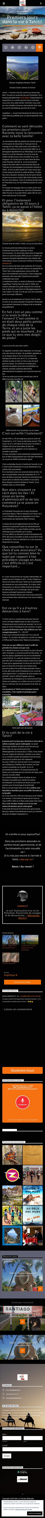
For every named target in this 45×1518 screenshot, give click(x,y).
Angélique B (21, 30)
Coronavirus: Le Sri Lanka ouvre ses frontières (28, 948)
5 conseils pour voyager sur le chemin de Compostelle (23, 1315)
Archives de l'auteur (22, 982)
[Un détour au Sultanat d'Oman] (12, 1195)
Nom (4, 1434)
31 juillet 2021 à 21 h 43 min (30, 996)
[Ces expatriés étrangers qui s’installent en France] (33, 1215)
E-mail (5, 1446)
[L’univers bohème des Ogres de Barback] (12, 1175)
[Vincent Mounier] (12, 1155)
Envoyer (7, 1456)
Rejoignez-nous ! (8, 1420)
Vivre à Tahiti (22, 14)
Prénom (4, 1441)
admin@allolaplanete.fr (14, 1398)
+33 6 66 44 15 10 (12, 1394)
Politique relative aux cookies (23, 1509)
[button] (13, 391)
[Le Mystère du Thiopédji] (33, 1155)
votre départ (24, 98)
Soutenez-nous (22, 1070)
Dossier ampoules (9, 963)
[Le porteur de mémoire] (12, 1215)
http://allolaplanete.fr (13, 1390)
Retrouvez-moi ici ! (29, 916)
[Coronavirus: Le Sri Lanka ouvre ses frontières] (29, 939)
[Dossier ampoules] (10, 957)
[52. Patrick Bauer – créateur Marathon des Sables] (33, 1175)
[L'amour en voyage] (33, 1195)
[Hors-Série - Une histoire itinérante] (12, 1235)
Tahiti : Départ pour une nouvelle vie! (23, 1274)
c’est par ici (6, 263)
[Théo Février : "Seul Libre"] (33, 1235)
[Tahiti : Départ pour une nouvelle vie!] (10, 939)
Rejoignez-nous (9, 1130)
